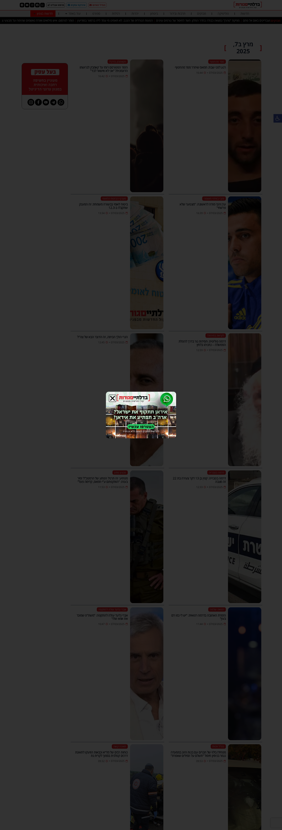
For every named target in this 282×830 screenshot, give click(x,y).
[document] (141, 415)
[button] (112, 398)
